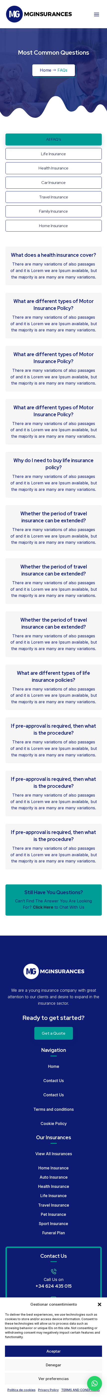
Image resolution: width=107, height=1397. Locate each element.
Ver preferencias (53, 1378)
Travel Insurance (53, 1205)
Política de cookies (21, 1390)
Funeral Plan (53, 1232)
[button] (99, 1304)
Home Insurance (53, 1167)
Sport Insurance (53, 1223)
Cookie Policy (54, 1123)
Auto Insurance (54, 1177)
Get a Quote (53, 1033)
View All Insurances (53, 1153)
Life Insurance (53, 1195)
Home (45, 70)
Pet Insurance (53, 1214)
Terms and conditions (53, 1109)
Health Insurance (53, 1186)
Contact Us (53, 1080)
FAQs (62, 70)
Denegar (53, 1365)
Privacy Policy (48, 1390)
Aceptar (54, 1351)
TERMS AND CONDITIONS (80, 1390)
